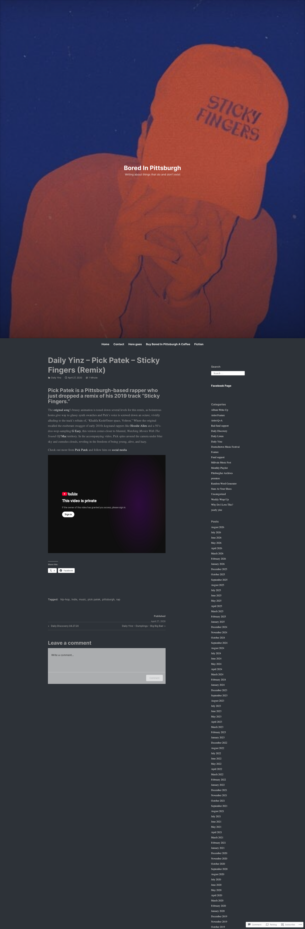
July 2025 (216, 590)
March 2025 (217, 611)
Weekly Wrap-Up (220, 499)
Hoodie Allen (138, 426)
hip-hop (65, 599)
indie (74, 599)
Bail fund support (220, 425)
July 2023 (216, 705)
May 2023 (216, 716)
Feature (215, 452)
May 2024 (216, 663)
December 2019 (219, 916)
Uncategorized (218, 494)
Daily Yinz (56, 377)
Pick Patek (81, 450)
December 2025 (219, 569)
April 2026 (216, 548)
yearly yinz (216, 509)
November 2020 (219, 858)
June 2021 (216, 821)
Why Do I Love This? (222, 504)
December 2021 (219, 790)
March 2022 (217, 774)
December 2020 (219, 853)
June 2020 (216, 884)
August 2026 (217, 527)
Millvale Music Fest (221, 462)
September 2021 (219, 805)
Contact (118, 344)
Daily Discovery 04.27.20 (62, 626)
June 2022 (216, 758)
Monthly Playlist (219, 467)
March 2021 (217, 837)
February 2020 (218, 905)
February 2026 (218, 558)
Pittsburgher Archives (222, 473)
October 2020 (218, 863)
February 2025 (218, 616)
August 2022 (217, 748)
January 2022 (218, 784)
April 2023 (216, 721)
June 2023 (216, 711)
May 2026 (216, 542)
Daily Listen (217, 436)
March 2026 (217, 553)
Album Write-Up (219, 409)
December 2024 (219, 627)
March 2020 (217, 900)
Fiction (198, 344)
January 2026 (218, 563)
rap (118, 599)
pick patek (94, 599)
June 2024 (216, 658)
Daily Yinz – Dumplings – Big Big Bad (142, 626)
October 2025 (218, 574)
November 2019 (219, 921)
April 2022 (216, 769)
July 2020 (216, 879)
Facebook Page (221, 385)
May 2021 (216, 826)
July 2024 (216, 653)
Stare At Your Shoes (221, 488)
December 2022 (219, 742)
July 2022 (216, 753)
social (115, 450)
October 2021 (218, 800)
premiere (215, 478)
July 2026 (216, 532)
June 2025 (216, 595)
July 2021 (216, 816)
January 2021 (218, 847)
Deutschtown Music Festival (225, 446)
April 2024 (216, 669)
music (82, 599)
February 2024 (218, 679)
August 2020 (217, 874)
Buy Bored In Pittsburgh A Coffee (168, 344)
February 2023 (218, 732)
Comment (154, 678)
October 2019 (218, 926)
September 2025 (219, 579)
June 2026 (216, 537)
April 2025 (216, 606)
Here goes (135, 344)
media (123, 450)
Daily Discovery (219, 430)
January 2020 (218, 911)
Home (105, 344)
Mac (64, 436)
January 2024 (218, 684)
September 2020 (219, 869)
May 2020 (216, 890)
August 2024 (217, 648)
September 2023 (219, 695)
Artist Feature (218, 415)
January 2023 (218, 737)
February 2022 (218, 779)
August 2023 (217, 700)
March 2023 (217, 727)
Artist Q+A (217, 420)
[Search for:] (228, 372)
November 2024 (219, 632)
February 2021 (218, 842)
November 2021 (219, 795)
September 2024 (219, 642)
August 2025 (217, 585)
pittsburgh (108, 599)
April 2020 (216, 895)
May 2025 (216, 600)
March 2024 (217, 674)
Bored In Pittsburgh (152, 167)
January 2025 (218, 621)
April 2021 (216, 832)
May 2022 (216, 763)
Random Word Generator (224, 483)
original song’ (62, 410)
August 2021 (217, 811)
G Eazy (76, 431)
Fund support (217, 457)
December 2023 (219, 690)
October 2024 (218, 637)
